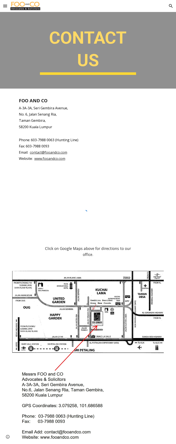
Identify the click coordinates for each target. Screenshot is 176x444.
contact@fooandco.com (48, 152)
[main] (88, 50)
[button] (5, 6)
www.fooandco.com (49, 158)
